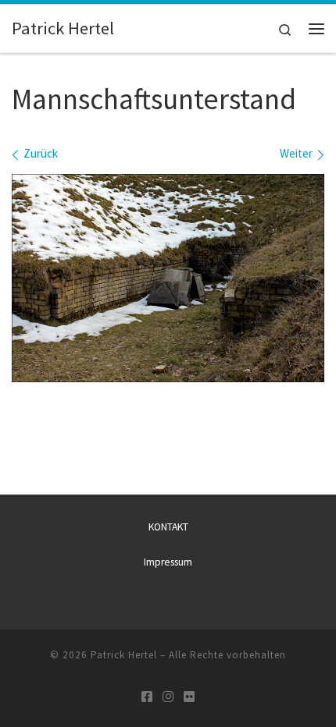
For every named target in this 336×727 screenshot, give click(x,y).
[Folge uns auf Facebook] (146, 697)
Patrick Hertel (124, 654)
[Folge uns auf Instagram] (168, 697)
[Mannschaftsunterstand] (168, 278)
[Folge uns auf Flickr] (189, 697)
